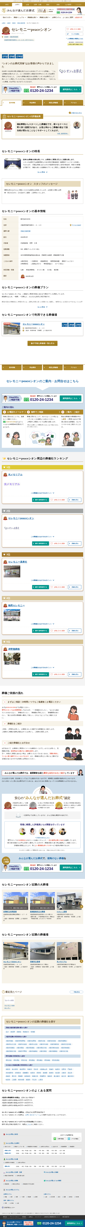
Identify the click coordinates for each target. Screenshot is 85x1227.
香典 (6, 1203)
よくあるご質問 (68, 17)
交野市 (64, 1069)
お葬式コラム (56, 17)
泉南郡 (45, 1073)
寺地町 (33, 1032)
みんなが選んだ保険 (12, 1180)
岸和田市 (18, 1073)
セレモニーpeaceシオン (34, 324)
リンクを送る (75, 34)
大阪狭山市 (43, 1069)
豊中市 (14, 1076)
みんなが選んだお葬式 (12, 1143)
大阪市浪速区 (10, 1048)
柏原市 (57, 1069)
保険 (58, 4)
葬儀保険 (7, 1184)
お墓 (27, 4)
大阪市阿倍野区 (20, 1041)
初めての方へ (7, 17)
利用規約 (24, 1216)
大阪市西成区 (30, 1048)
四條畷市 (26, 1073)
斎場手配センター (9, 1207)
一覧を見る (76, 992)
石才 (7, 1032)
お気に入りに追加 (75, 29)
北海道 (17, 1150)
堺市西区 (32, 1060)
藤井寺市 (71, 1076)
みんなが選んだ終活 (12, 1134)
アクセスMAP (76, 225)
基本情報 (12, 103)
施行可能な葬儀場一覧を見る (43, 343)
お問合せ (31, 1216)
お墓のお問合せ (21, 1162)
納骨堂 (70, 1196)
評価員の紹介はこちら (43, 837)
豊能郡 (20, 1076)
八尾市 (40, 1079)
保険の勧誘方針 (65, 1216)
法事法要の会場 (20, 1175)
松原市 (8, 1079)
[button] (81, 906)
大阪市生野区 (31, 1041)
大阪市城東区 (62, 1041)
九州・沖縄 (62, 1150)
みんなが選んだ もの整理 (53, 1180)
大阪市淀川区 (63, 1051)
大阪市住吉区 (22, 1044)
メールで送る (74, 1138)
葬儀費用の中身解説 (32, 1146)
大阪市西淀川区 (41, 1048)
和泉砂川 (26, 1032)
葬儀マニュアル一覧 (19, 1146)
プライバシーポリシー (15, 1216)
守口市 (34, 1079)
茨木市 (36, 1069)
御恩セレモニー (16, 605)
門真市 (70, 1069)
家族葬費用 (64, 1146)
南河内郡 (21, 1079)
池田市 (8, 1069)
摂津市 (39, 1073)
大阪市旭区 (9, 1041)
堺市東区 (40, 1060)
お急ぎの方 (55, 1146)
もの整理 (68, 4)
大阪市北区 (41, 1041)
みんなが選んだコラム (12, 1189)
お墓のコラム (47, 1194)
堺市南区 (47, 1060)
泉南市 (51, 1073)
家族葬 (29, 1196)
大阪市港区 (43, 1051)
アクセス (74, 103)
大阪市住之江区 (11, 1044)
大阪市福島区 (33, 1051)
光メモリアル (15, 474)
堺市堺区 (16, 1060)
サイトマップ (38, 1216)
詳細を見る (75, 499)
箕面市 (28, 1079)
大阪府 (6, 36)
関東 (35, 1150)
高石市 (70, 1073)
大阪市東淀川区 (11, 1051)
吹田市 (32, 1073)
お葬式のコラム (7, 1194)
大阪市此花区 (51, 1041)
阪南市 (50, 1076)
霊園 (65, 1196)
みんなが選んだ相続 (52, 1172)
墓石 (59, 1196)
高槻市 (8, 1076)
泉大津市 (15, 1069)
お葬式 (17, 4)
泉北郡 (57, 1073)
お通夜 (36, 1196)
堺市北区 (9, 1060)
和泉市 (29, 1069)
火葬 (11, 1196)
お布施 (11, 1203)
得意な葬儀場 (53, 103)
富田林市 (27, 1076)
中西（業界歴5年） (63, 133)
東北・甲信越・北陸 (26, 1150)
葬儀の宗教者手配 (9, 1175)
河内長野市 (9, 1073)
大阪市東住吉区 (54, 1048)
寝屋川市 (35, 1076)
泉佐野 (12, 1032)
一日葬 (22, 1196)
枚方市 (64, 1076)
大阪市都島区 (53, 1051)
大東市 (64, 1073)
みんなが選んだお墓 (12, 1159)
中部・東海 (41, 1150)
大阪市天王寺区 (66, 1044)
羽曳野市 (43, 1076)
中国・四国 (54, 1150)
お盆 (18, 1203)
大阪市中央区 (43, 1044)
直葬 (17, 1196)
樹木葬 (77, 1196)
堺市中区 (24, 1060)
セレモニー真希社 (17, 562)
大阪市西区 (20, 1048)
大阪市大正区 (33, 1044)
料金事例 (33, 103)
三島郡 (14, 1079)
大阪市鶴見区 (54, 1044)
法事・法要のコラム (8, 1200)
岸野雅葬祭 (14, 649)
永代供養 (52, 1196)
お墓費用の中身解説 (9, 1162)
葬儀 (6, 1196)
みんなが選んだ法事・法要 (14, 1172)
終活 (6, 4)
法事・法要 (37, 4)
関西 (48, 1150)
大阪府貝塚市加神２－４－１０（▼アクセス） (19, 40)
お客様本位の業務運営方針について (52, 1216)
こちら (29, 1124)
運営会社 (5, 1216)
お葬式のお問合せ (45, 1146)
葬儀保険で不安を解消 (28, 1184)
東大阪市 (57, 1076)
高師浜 (19, 1032)
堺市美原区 (56, 1060)
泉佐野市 (23, 1069)
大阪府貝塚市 (14, 36)
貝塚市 (51, 1069)
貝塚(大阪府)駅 (26, 231)
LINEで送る (61, 1138)
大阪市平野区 (22, 1051)
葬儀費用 (72, 1146)
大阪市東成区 (65, 1048)
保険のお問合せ (16, 1184)
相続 (47, 4)
